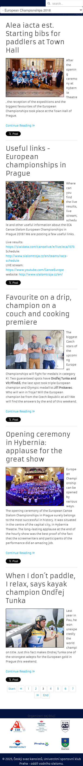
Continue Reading (19, 125)
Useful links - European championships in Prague (36, 161)
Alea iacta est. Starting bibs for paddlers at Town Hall (35, 37)
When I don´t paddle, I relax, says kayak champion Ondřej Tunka (40, 588)
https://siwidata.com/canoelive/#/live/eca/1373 (40, 247)
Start (12, 689)
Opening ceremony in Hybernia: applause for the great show (38, 446)
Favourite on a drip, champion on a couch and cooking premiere (38, 309)
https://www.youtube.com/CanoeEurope (35, 270)
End (45, 695)
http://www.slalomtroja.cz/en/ (41, 274)
